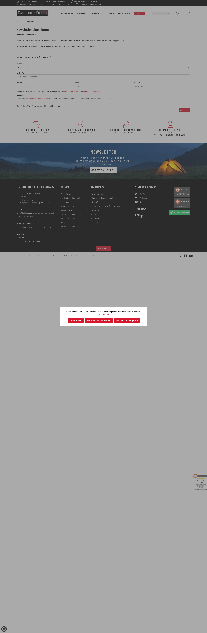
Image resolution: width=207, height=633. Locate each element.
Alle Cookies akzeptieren (127, 320)
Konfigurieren (76, 320)
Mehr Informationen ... (103, 314)
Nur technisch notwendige (99, 320)
